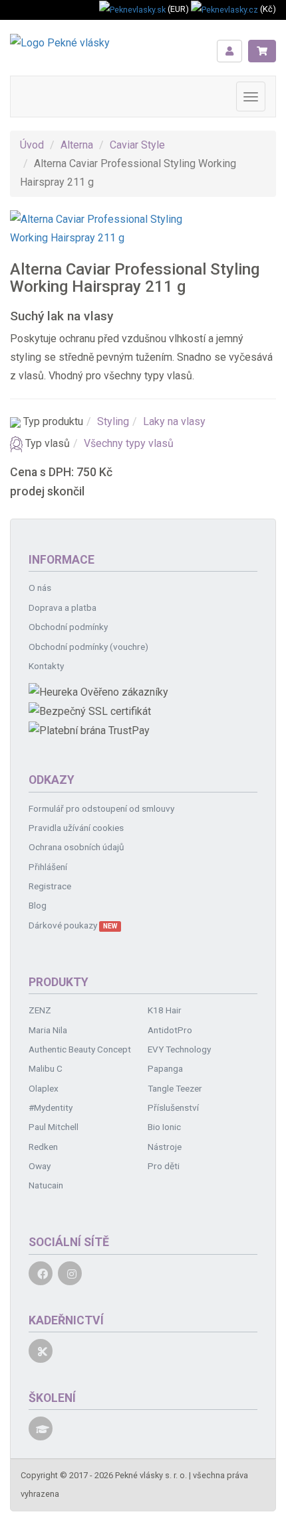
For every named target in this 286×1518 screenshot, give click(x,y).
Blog (38, 905)
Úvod (32, 145)
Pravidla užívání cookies (76, 827)
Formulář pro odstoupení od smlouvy (101, 808)
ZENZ (40, 1010)
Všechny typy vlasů (129, 443)
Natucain (46, 1185)
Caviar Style (137, 145)
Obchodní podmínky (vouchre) (88, 646)
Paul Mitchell (53, 1126)
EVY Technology (179, 1049)
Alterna (77, 145)
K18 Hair (165, 1010)
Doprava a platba (62, 607)
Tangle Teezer (175, 1088)
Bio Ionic (164, 1126)
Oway (40, 1166)
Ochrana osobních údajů (76, 847)
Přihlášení (48, 866)
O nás (40, 587)
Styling (113, 421)
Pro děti (164, 1166)
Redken (43, 1146)
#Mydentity (50, 1107)
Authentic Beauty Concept (80, 1049)
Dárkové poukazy (73, 925)
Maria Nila (48, 1030)
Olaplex (44, 1088)
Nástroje (165, 1146)
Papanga (165, 1068)
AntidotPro (170, 1030)
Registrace (50, 886)
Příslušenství (173, 1107)
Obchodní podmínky (68, 626)
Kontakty (46, 666)
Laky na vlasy (174, 421)
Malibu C (46, 1068)
